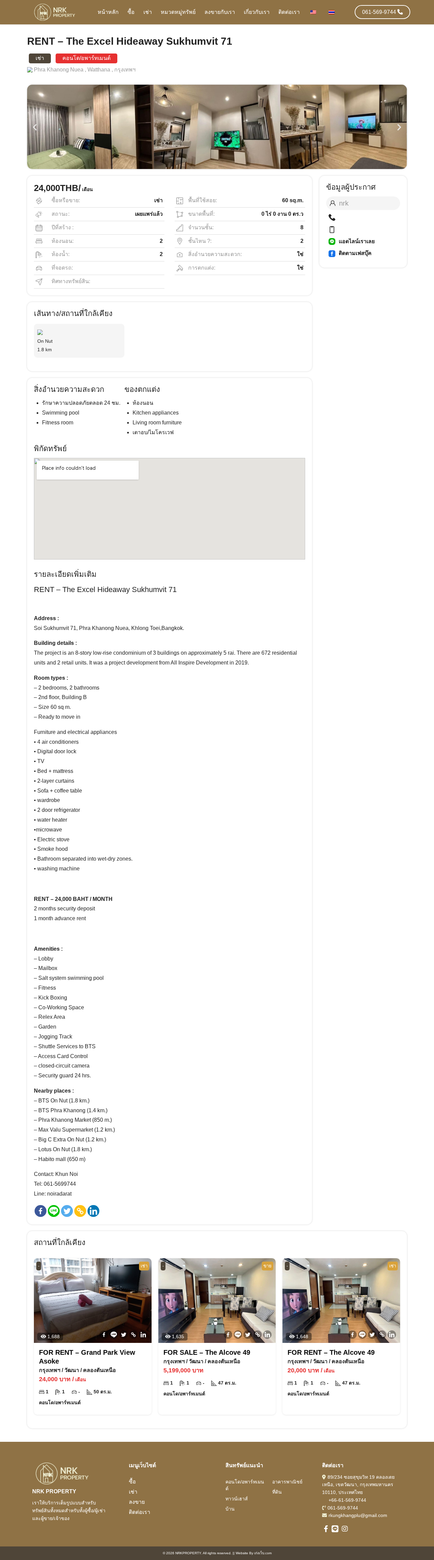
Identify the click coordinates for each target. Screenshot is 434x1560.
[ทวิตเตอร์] (67, 1211)
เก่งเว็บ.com (263, 1553)
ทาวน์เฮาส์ (236, 1498)
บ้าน (230, 1509)
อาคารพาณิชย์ (287, 1481)
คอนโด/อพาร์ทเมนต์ (244, 1485)
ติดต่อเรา (289, 12)
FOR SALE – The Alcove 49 (206, 1352)
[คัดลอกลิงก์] (80, 1211)
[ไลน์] (54, 1211)
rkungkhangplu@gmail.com (358, 1515)
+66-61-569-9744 (347, 1500)
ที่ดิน (277, 1492)
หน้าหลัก (108, 12)
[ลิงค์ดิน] (93, 1211)
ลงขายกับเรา (219, 12)
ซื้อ (131, 12)
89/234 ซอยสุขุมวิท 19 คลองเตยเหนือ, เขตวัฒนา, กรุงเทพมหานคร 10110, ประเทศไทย (358, 1484)
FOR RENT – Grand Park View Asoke (87, 1357)
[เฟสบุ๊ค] (40, 1211)
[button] (35, 127)
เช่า (147, 12)
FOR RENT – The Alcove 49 (331, 1352)
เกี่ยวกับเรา (257, 12)
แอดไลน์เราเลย (357, 241)
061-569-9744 (343, 1508)
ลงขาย (137, 1502)
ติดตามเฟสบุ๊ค (355, 253)
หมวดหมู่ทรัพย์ (178, 12)
